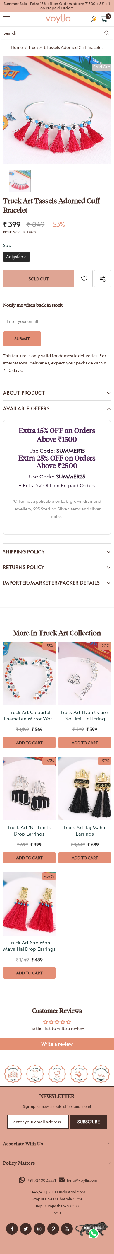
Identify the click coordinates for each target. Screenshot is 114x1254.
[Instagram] (39, 1229)
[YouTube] (67, 1229)
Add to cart (29, 742)
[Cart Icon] (104, 18)
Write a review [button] (57, 1044)
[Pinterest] (53, 1229)
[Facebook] (12, 1229)
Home (17, 47)
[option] (57, 6)
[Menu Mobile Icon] (6, 19)
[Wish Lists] (84, 278)
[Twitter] (26, 1229)
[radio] (16, 257)
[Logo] (58, 18)
